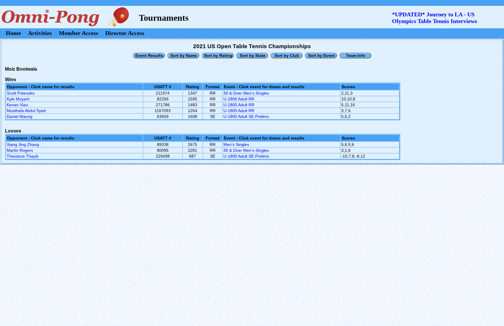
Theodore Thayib (22, 156)
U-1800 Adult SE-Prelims (246, 116)
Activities (40, 33)
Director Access (124, 33)
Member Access (78, 33)
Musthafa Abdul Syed (26, 110)
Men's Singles (236, 144)
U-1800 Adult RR (238, 99)
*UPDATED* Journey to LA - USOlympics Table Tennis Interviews (434, 17)
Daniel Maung (19, 116)
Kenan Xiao (17, 104)
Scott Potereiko (21, 93)
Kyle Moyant (18, 99)
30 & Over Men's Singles (246, 93)
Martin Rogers (20, 150)
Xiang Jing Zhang (23, 144)
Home (13, 33)
